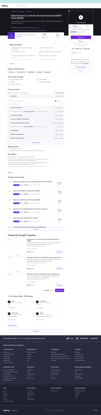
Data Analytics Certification (9, 376)
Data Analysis (78, 376)
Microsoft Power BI (79, 374)
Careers (5, 392)
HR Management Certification (9, 378)
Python (28, 372)
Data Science (22, 11)
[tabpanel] (81, 51)
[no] (14, 308)
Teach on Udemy (30, 392)
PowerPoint (53, 378)
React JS (29, 356)
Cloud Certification (7, 374)
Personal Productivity (79, 358)
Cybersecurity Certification (9, 369)
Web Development (31, 352)
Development (14, 11)
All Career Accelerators (8, 362)
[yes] (12, 308)
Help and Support (31, 399)
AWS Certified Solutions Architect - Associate (60, 358)
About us (5, 390)
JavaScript (29, 354)
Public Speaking (54, 374)
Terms (76, 397)
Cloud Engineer (6, 356)
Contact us (5, 395)
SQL (76, 372)
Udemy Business (21, 338)
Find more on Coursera (8, 401)
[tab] (75, 26)
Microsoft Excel (78, 369)
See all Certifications (7, 380)
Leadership (77, 352)
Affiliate (28, 397)
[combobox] (38, 5)
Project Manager (6, 358)
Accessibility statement (80, 390)
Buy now (81, 41)
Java (28, 360)
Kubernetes (53, 360)
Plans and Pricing (30, 395)
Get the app (29, 390)
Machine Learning (31, 374)
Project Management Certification (10, 372)
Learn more (85, 63)
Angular (29, 358)
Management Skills (79, 354)
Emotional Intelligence (79, 360)
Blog (4, 397)
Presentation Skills (55, 372)
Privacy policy (78, 392)
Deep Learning (30, 378)
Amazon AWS (54, 352)
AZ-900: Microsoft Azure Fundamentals (59, 356)
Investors (5, 399)
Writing (52, 376)
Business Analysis (79, 378)
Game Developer (6, 360)
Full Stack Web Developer (8, 354)
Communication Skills (55, 369)
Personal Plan (19, 36)
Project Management (79, 356)
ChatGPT (29, 376)
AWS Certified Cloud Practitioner (58, 354)
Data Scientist (6, 352)
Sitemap (76, 395)
